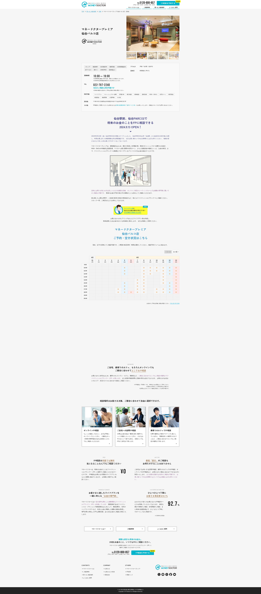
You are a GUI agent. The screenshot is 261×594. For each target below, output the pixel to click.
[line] (162, 574)
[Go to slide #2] (142, 55)
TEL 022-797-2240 (174, 303)
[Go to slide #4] (163, 55)
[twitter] (159, 574)
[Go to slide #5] (174, 55)
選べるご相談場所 (91, 11)
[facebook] (170, 574)
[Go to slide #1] (131, 55)
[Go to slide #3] (152, 55)
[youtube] (174, 574)
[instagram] (166, 574)
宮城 (100, 11)
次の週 (175, 252)
